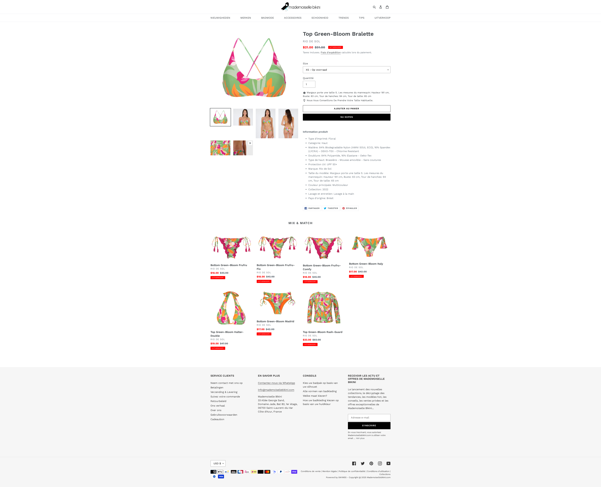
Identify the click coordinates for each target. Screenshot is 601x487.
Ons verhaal (218, 405)
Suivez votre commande (225, 396)
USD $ (217, 463)
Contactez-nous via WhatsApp (276, 382)
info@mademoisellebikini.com (276, 389)
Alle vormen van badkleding (320, 391)
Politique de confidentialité (352, 471)
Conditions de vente (311, 471)
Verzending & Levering (224, 392)
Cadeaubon (217, 419)
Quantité (308, 78)
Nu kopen (346, 117)
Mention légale (329, 471)
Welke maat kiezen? (315, 395)
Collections (384, 474)
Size (305, 63)
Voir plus (360, 438)
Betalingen (217, 387)
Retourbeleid (218, 401)
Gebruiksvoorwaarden (224, 414)
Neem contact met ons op (227, 382)
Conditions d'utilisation (378, 471)
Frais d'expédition (331, 52)
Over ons (216, 410)
